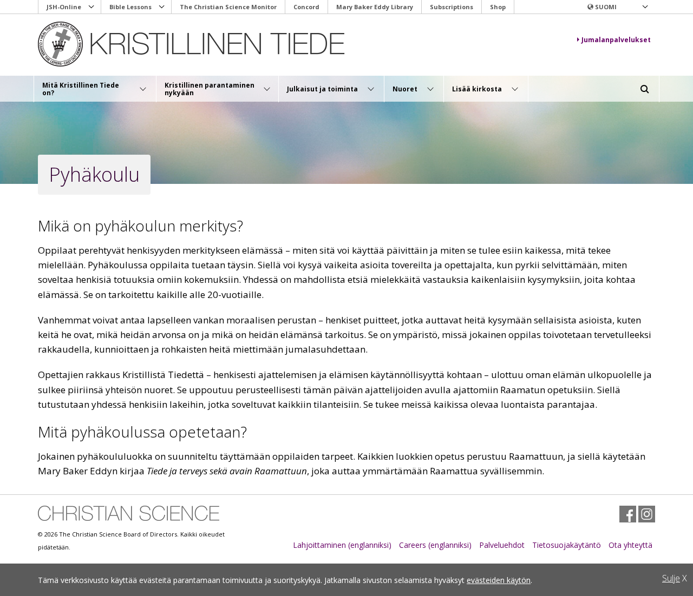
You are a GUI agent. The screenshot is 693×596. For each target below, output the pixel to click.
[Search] (644, 89)
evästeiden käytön (499, 580)
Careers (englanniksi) (435, 545)
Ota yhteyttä (630, 545)
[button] (617, 7)
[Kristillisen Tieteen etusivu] (198, 44)
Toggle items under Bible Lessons (162, 7)
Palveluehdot (502, 545)
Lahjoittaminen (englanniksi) (342, 545)
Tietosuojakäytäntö (566, 545)
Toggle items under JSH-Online (91, 7)
